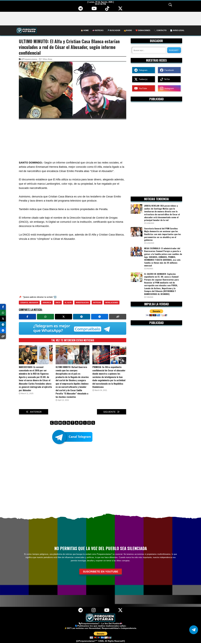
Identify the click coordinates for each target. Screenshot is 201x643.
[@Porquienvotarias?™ (86, 641)
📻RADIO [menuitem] (128, 30)
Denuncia (47, 302)
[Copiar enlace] (117, 316)
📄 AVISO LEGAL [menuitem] (177, 30)
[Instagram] (93, 611)
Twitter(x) (142, 79)
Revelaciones (111, 302)
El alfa (68, 302)
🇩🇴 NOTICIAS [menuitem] (97, 30)
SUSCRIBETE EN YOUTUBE (100, 571)
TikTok (166, 79)
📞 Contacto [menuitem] (160, 30)
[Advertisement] (100, 18)
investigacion (82, 302)
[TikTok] (107, 10)
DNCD (58, 302)
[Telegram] (80, 10)
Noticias (97, 302)
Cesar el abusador (29, 302)
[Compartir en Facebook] (27, 316)
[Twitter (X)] (120, 10)
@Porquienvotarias (29, 59)
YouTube (142, 88)
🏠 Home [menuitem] (85, 30)
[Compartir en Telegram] (81, 316)
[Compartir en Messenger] (99, 316)
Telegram (142, 70)
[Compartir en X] (63, 316)
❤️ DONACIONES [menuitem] (143, 30)
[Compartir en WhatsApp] (45, 316)
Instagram (168, 88)
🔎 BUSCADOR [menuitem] (113, 30)
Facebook (168, 70)
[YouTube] (94, 10)
